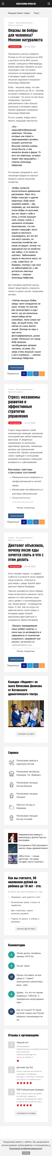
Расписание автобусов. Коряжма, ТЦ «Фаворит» (29, 773)
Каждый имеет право (19, 13)
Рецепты (38, 13)
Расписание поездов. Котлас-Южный (27, 784)
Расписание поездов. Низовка (27, 795)
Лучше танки (23, 965)
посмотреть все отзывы (26, 1113)
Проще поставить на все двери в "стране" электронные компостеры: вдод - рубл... (30, 980)
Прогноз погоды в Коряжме (26, 806)
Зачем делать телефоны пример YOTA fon (29, 955)
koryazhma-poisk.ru (26, 4)
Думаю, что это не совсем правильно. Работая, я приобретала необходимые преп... (30, 997)
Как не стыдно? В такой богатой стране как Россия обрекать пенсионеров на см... (30, 1015)
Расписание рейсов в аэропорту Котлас (27, 762)
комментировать (16, 368)
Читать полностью (26, 507)
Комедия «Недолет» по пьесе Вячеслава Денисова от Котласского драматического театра (25, 688)
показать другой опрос (26, 929)
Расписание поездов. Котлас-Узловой (27, 817)
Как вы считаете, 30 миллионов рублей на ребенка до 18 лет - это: (24, 882)
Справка (13, 753)
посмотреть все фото (26, 734)
